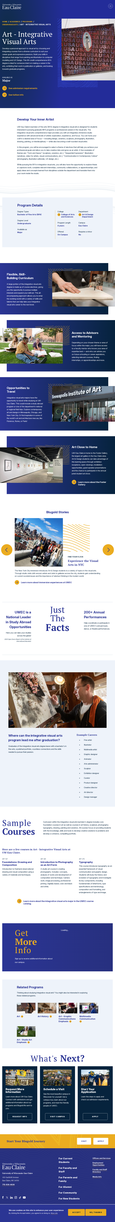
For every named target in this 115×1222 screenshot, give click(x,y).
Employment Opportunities (98, 1164)
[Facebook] (3, 1197)
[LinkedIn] (11, 1197)
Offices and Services (102, 1158)
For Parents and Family (68, 1179)
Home (4, 22)
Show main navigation (110, 6)
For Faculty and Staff (68, 1170)
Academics (15, 22)
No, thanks (96, 1212)
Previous (6, 545)
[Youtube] (24, 1197)
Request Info (19, 1116)
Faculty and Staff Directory (100, 1170)
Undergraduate (10, 24)
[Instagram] (16, 1197)
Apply (95, 1116)
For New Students (69, 1198)
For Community (68, 1192)
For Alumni (65, 1187)
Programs (27, 22)
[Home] (11, 6)
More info (54, 1213)
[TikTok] (20, 1197)
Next (108, 545)
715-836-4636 (8, 1184)
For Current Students (65, 1160)
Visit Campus (57, 1116)
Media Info (97, 1177)
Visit (84, 1141)
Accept (76, 1212)
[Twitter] (7, 1197)
